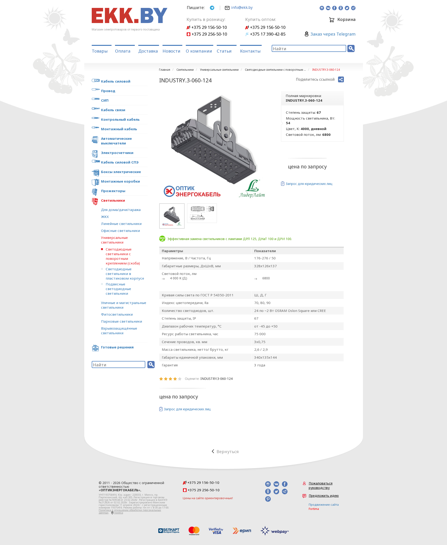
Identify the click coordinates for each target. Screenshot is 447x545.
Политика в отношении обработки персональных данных (130, 511)
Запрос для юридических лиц (309, 183)
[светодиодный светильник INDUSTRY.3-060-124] (214, 146)
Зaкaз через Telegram (333, 34)
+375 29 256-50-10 (208, 34)
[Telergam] (212, 7)
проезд (118, 512)
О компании (199, 51)
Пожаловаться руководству (320, 485)
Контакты (250, 51)
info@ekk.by (242, 7)
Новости (171, 51)
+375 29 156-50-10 (208, 27)
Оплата (122, 51)
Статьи (224, 51)
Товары (100, 51)
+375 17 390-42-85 (267, 34)
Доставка (148, 51)
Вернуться (228, 451)
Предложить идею (324, 495)
